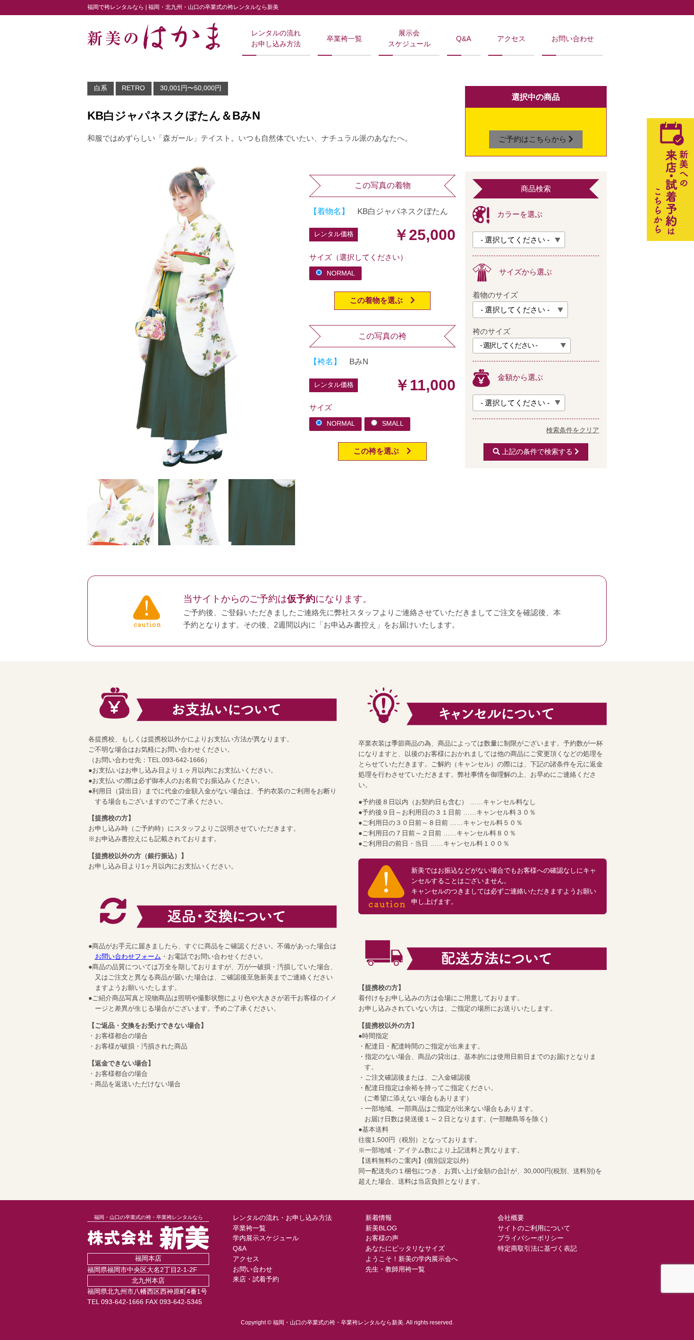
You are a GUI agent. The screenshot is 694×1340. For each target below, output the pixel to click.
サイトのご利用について (534, 1228)
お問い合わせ (572, 39)
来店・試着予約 (256, 1279)
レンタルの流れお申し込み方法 (276, 38)
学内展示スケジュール (266, 1238)
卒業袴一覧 (344, 39)
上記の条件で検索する (537, 451)
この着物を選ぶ (380, 300)
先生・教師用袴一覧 (395, 1269)
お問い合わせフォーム (128, 956)
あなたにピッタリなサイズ (405, 1248)
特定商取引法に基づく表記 (537, 1248)
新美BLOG (381, 1228)
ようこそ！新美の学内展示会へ (411, 1259)
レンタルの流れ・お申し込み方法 (282, 1217)
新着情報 (378, 1217)
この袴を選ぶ (380, 451)
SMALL (393, 423)
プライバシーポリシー (531, 1238)
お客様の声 (381, 1238)
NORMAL (341, 273)
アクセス (511, 39)
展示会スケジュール (409, 38)
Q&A (463, 39)
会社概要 (511, 1217)
